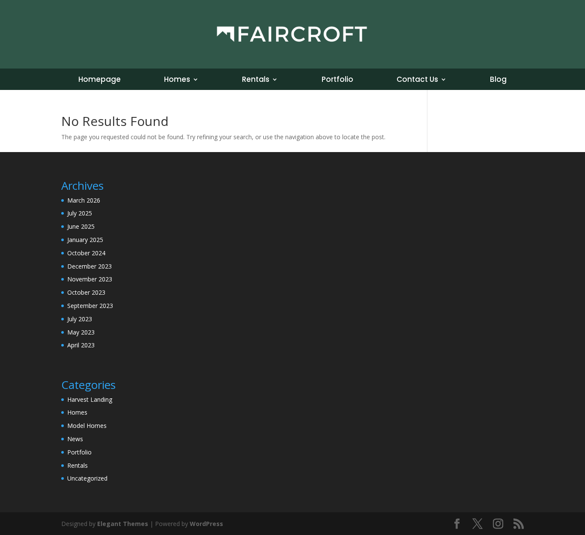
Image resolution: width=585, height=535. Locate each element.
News (75, 439)
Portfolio (337, 80)
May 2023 (81, 332)
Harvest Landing (89, 399)
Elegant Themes (122, 524)
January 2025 (85, 240)
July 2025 (79, 213)
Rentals (255, 80)
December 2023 (89, 266)
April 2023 (81, 345)
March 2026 (83, 200)
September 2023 (90, 306)
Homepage (99, 80)
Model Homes (87, 425)
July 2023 (79, 319)
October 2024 (86, 253)
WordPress (206, 524)
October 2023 (86, 292)
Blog (498, 80)
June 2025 (81, 226)
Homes (177, 80)
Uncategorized (87, 478)
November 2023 (89, 279)
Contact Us (417, 80)
